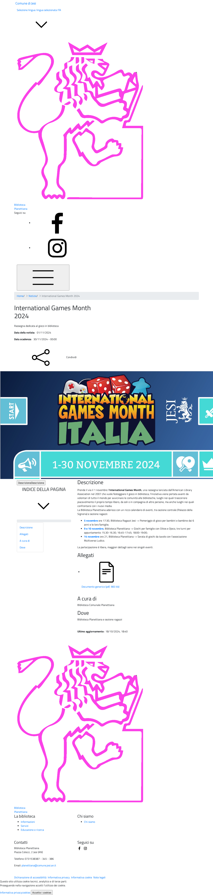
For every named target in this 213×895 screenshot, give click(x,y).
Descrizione (31, 483)
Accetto (41, 893)
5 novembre (91, 521)
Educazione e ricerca (32, 830)
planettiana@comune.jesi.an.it (39, 865)
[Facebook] (57, 223)
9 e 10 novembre (94, 529)
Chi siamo (89, 822)
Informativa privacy (59, 877)
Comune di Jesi (25, 3)
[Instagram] (57, 248)
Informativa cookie (81, 877)
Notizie (33, 296)
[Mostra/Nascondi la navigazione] (43, 278)
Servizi (24, 826)
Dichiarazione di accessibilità (30, 877)
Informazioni (28, 822)
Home (20, 296)
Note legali (99, 877)
